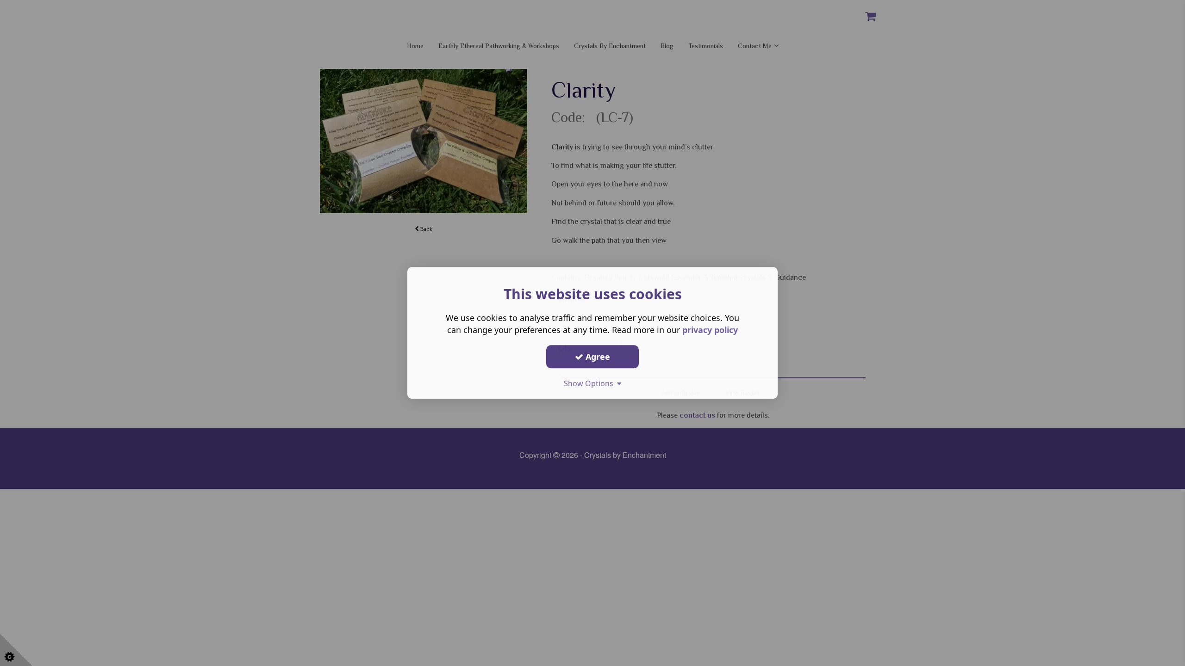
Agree (596, 356)
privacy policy (710, 329)
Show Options (590, 383)
